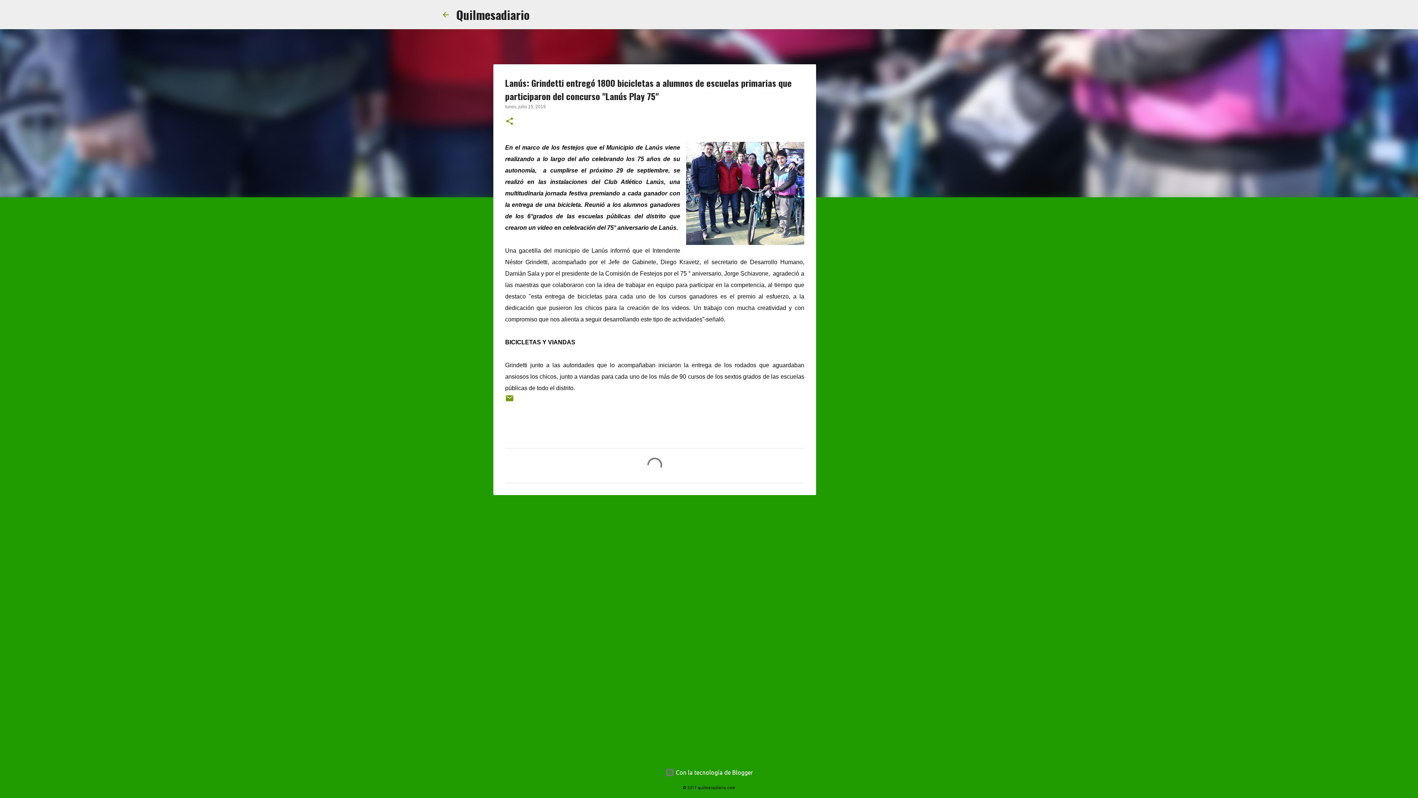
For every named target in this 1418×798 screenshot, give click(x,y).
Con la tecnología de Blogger (713, 772)
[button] (509, 122)
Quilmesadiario (493, 14)
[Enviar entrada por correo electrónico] (509, 401)
